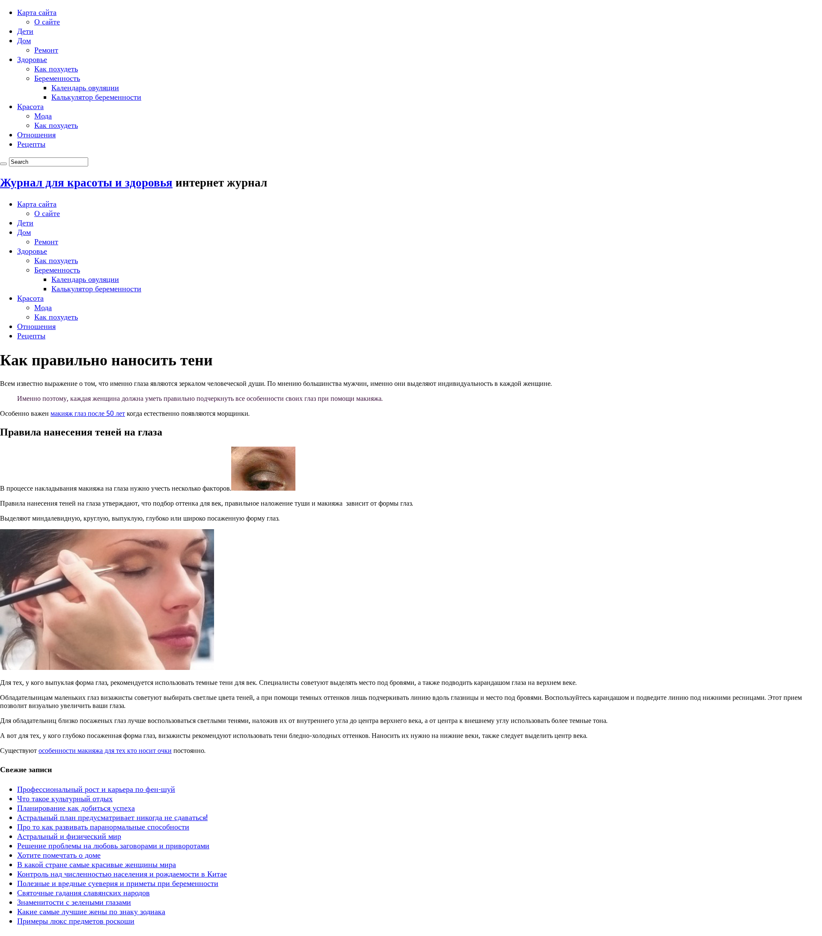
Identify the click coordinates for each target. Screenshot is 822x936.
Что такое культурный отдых (65, 798)
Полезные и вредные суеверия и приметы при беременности (117, 883)
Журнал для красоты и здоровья (86, 182)
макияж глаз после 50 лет (88, 413)
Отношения (36, 134)
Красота (30, 106)
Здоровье (32, 59)
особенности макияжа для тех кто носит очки (105, 750)
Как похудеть (56, 68)
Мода (43, 115)
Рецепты (31, 143)
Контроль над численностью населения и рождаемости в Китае (122, 873)
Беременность (57, 78)
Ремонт (46, 49)
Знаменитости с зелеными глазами (74, 901)
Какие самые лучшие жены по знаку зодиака (91, 911)
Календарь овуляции (85, 87)
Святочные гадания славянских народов (83, 892)
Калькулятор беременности (96, 96)
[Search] (3, 164)
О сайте (47, 21)
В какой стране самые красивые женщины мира (96, 864)
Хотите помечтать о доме (59, 854)
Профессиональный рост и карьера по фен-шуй (96, 789)
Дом (24, 40)
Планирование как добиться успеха (76, 807)
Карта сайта (37, 12)
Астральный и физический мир (69, 836)
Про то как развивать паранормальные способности (103, 826)
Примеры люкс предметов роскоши (75, 920)
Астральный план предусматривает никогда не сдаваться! (112, 817)
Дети (25, 31)
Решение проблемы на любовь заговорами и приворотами (113, 845)
